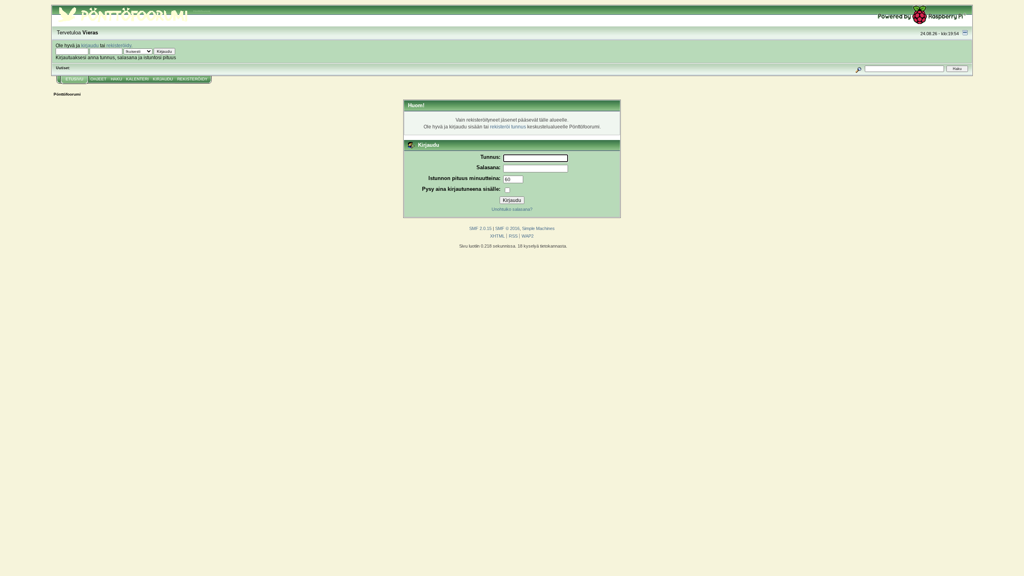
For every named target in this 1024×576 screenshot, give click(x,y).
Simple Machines (538, 228)
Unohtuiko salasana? (512, 209)
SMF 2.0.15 (480, 228)
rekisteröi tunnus (508, 126)
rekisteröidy (118, 45)
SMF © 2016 (507, 228)
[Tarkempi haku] (859, 68)
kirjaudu (90, 45)
